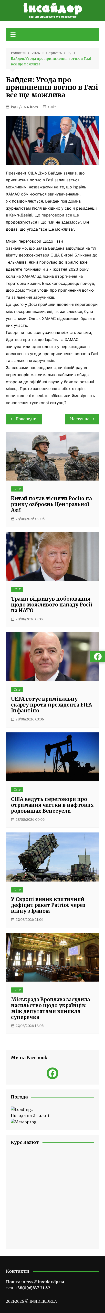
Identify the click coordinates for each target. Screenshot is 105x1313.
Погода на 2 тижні (30, 1115)
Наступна (79, 419)
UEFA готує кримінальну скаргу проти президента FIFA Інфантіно (51, 705)
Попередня (26, 419)
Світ (52, 107)
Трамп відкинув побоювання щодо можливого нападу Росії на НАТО (51, 605)
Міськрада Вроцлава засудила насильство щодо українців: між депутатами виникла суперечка (50, 1008)
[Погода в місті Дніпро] (52, 1110)
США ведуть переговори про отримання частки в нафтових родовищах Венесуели (52, 805)
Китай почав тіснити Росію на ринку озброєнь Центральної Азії (51, 504)
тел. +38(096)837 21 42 (28, 1287)
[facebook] (52, 1073)
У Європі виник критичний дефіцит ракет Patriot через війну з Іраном (48, 905)
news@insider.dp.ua (43, 1281)
